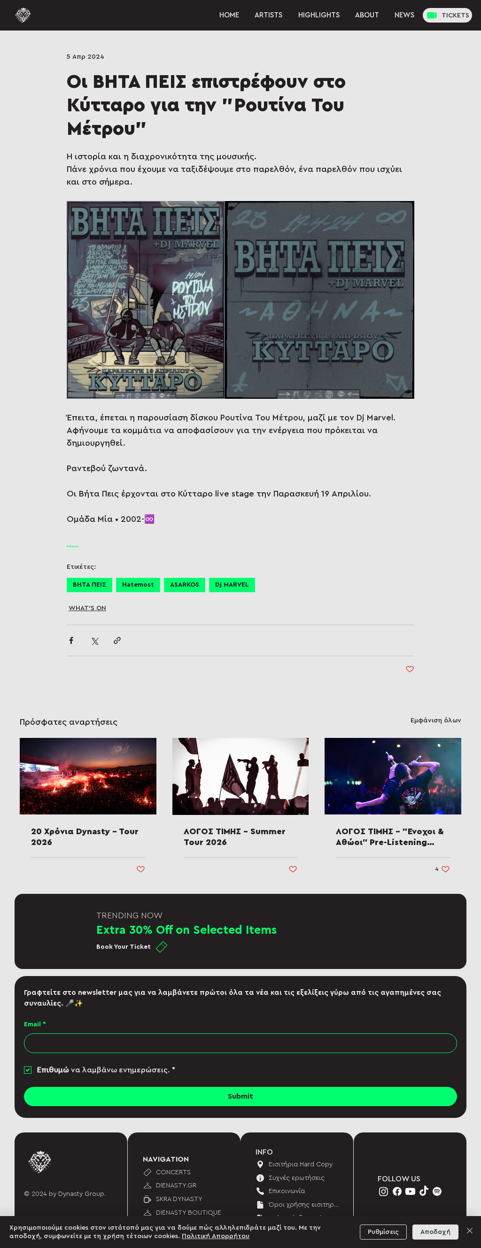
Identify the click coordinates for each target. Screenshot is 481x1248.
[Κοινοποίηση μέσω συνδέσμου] (117, 640)
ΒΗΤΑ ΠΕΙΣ (89, 584)
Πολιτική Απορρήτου (215, 1236)
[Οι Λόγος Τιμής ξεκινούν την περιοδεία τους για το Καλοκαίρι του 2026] (240, 776)
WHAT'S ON (87, 608)
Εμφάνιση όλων (436, 720)
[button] (404, 15)
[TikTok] (424, 1191)
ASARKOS (184, 584)
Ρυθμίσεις (383, 1232)
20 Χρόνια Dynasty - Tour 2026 (85, 836)
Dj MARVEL (232, 584)
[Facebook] (397, 1191)
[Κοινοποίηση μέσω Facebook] (71, 640)
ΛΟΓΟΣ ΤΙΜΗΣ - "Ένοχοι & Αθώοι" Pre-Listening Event (390, 837)
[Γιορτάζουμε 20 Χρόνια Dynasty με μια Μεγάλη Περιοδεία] (88, 776)
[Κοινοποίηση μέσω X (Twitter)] (94, 640)
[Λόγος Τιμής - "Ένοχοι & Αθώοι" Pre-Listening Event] (393, 776)
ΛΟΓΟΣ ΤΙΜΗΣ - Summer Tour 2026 (235, 836)
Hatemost (138, 584)
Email (35, 1024)
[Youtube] (410, 1191)
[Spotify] (437, 1191)
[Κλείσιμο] (469, 1232)
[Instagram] (383, 1191)
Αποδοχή (435, 1232)
